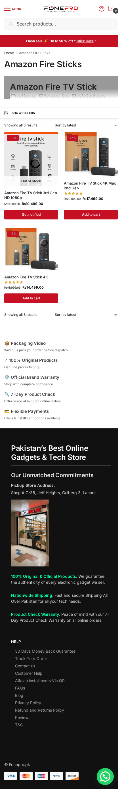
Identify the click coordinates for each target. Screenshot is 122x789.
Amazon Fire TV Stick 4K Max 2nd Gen (90, 185)
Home (9, 53)
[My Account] (101, 9)
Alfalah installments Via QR (40, 680)
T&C (19, 724)
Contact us (25, 665)
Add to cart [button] (91, 214)
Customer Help (29, 673)
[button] (111, 9)
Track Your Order (31, 658)
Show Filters (23, 113)
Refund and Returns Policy (39, 710)
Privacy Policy (28, 702)
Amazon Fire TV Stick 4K (26, 277)
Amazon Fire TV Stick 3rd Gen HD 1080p (30, 195)
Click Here (85, 41)
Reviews (22, 717)
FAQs (20, 688)
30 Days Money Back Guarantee (45, 651)
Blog (19, 695)
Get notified (31, 214)
